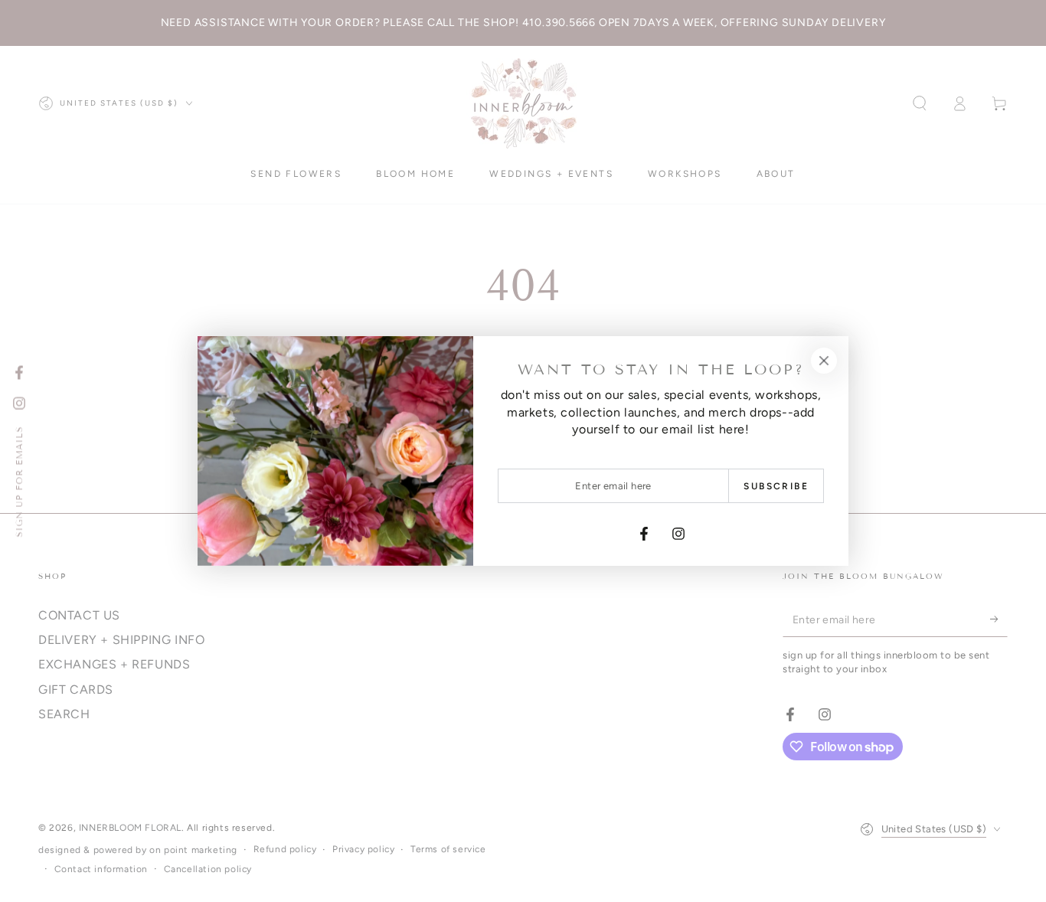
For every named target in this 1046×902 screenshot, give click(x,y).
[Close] (824, 360)
